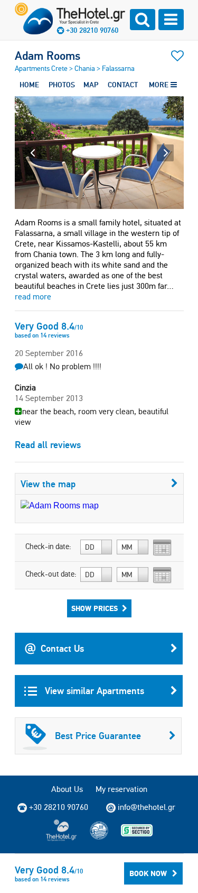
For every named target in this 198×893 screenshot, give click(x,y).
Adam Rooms (47, 55)
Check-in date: (48, 546)
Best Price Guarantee (98, 736)
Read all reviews (48, 445)
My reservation (121, 789)
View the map (48, 484)
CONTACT (123, 84)
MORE (160, 84)
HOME (29, 84)
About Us (67, 789)
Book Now (148, 873)
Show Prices (94, 608)
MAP (90, 84)
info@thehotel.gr (146, 807)
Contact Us (62, 648)
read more (33, 296)
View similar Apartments (93, 691)
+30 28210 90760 (92, 30)
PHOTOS (62, 84)
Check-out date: (51, 574)
